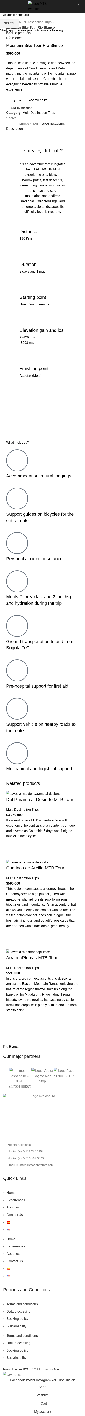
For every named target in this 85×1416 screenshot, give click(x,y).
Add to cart (38, 100)
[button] (5, 1078)
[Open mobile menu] (8, 6)
